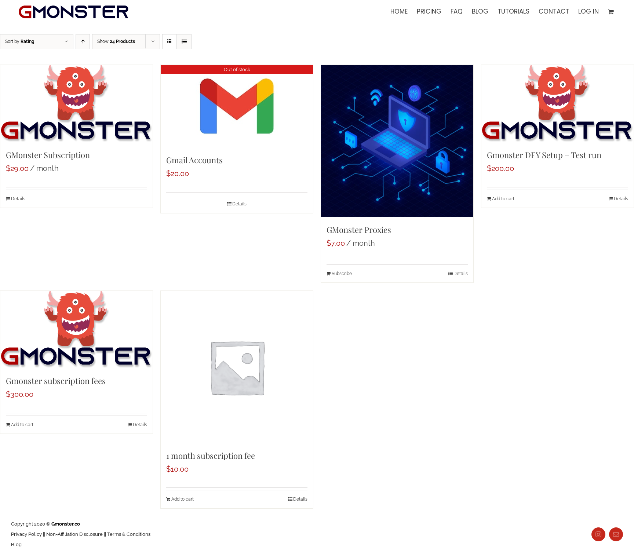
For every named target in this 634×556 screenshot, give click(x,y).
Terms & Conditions (128, 534)
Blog (16, 544)
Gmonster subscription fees (56, 380)
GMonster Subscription (48, 154)
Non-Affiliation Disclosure (74, 534)
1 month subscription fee (210, 455)
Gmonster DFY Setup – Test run (544, 154)
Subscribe (342, 273)
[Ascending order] (83, 41)
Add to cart (503, 198)
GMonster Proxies (359, 229)
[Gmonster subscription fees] (76, 329)
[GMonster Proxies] (397, 141)
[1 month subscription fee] (237, 367)
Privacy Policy (26, 534)
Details (18, 198)
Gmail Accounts (194, 159)
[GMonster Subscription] (76, 103)
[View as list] (184, 41)
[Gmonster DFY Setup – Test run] (557, 103)
